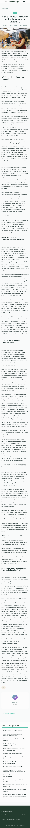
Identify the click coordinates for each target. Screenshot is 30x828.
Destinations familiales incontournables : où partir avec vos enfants (14, 762)
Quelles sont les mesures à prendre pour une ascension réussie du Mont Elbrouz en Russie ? (14, 796)
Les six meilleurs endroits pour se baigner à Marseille (14, 790)
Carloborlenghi (12, 1)
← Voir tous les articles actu (8, 713)
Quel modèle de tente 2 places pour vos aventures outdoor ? (13, 744)
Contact (18, 819)
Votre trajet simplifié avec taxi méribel (13, 766)
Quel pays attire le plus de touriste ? (12, 753)
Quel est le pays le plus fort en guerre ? (13, 730)
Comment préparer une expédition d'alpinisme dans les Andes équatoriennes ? (14, 770)
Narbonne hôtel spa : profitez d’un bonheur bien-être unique (14, 775)
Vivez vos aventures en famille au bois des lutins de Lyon (14, 739)
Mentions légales (11, 819)
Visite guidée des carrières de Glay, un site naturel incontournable (14, 749)
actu (7, 8)
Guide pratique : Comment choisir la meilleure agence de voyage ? (12, 734)
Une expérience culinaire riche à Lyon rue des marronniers (15, 785)
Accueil (3, 8)
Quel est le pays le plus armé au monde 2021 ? (14, 757)
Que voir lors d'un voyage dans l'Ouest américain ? (13, 780)
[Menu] (23, 1)
